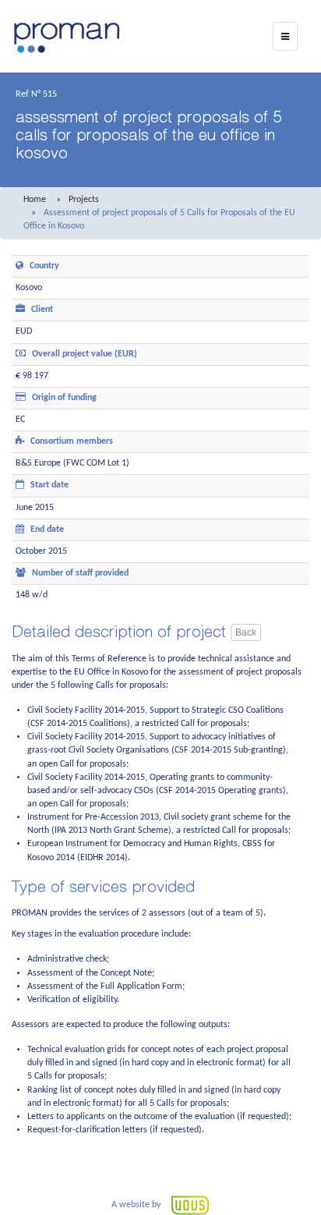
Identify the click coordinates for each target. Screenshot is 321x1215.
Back (245, 632)
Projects (84, 199)
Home (34, 199)
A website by (137, 1205)
